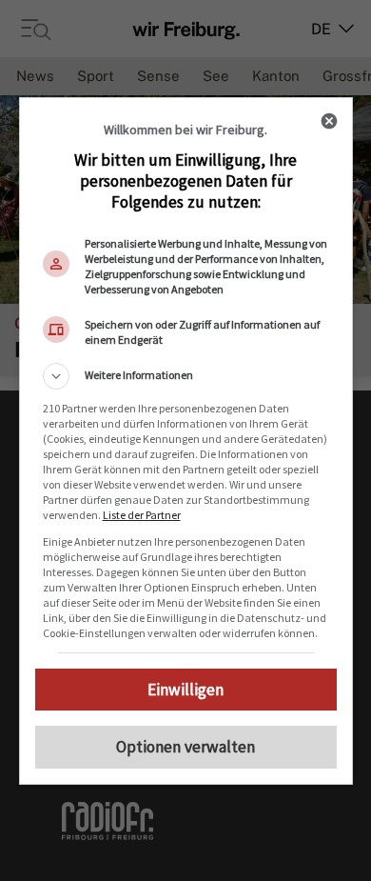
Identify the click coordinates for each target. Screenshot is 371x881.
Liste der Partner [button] (142, 515)
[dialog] (186, 441)
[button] (186, 376)
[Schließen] (329, 121)
